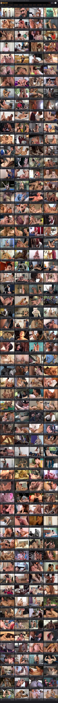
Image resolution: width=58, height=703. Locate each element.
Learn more (27, 0)
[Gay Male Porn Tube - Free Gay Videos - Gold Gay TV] (4, 3)
